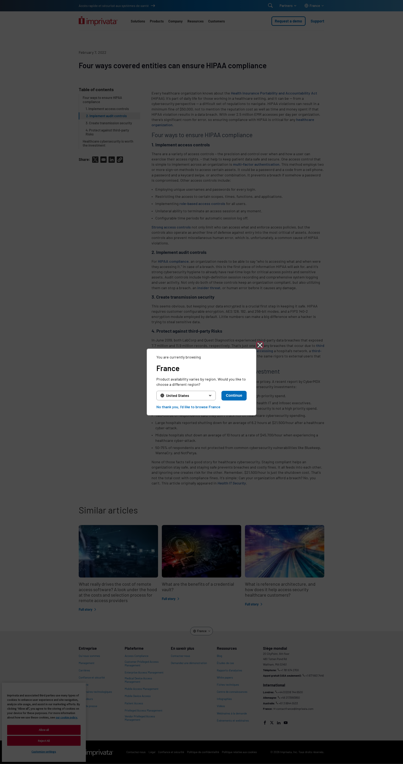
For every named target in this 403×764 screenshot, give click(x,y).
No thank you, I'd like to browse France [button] (188, 406)
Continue (234, 395)
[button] (260, 345)
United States (177, 395)
